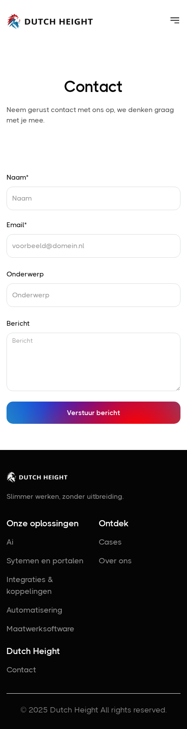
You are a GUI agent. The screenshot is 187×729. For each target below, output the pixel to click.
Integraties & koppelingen (30, 585)
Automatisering (34, 610)
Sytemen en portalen (45, 560)
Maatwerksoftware (40, 628)
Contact (21, 669)
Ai (10, 542)
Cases (110, 542)
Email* (17, 225)
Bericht (18, 323)
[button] (174, 20)
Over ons (115, 560)
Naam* (17, 177)
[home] (50, 20)
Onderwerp (25, 274)
